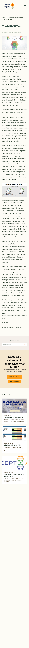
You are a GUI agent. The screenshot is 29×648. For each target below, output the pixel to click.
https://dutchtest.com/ (13, 315)
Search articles (14, 341)
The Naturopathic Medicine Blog (15, 17)
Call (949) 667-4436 (14, 377)
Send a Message (14, 381)
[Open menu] (25, 6)
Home (3, 17)
